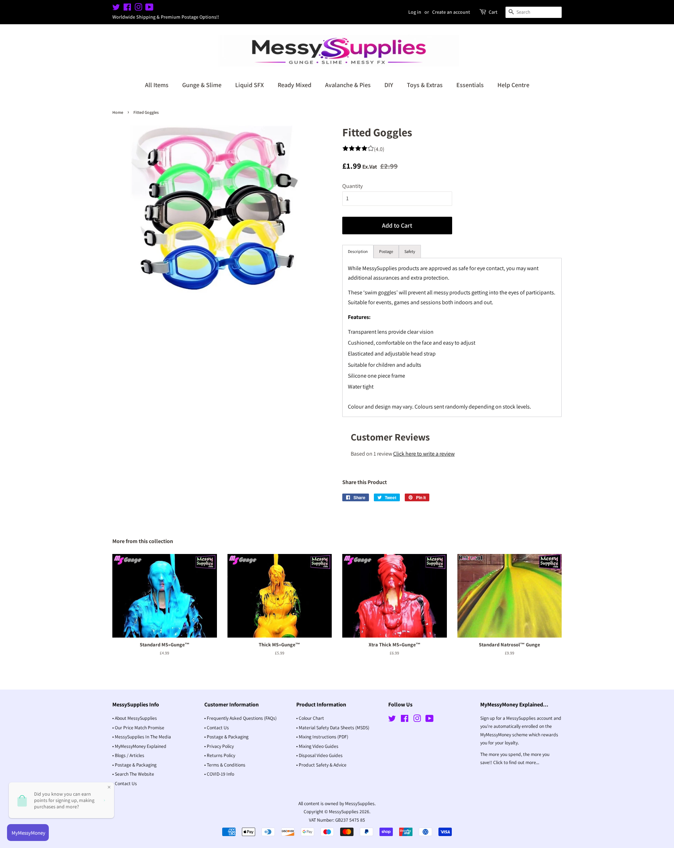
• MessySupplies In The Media (141, 736)
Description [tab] (358, 251)
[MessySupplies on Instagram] (138, 8)
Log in (414, 12)
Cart (493, 12)
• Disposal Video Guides (319, 755)
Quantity (352, 186)
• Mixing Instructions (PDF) (322, 736)
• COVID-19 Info (219, 774)
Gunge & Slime (202, 85)
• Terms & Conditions (224, 765)
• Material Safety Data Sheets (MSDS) (332, 727)
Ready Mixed (294, 85)
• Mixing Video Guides (317, 746)
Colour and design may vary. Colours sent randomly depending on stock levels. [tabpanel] (451, 337)
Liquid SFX (249, 85)
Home (117, 112)
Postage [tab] (386, 251)
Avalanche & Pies (348, 85)
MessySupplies (343, 811)
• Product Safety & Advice (321, 765)
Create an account (451, 12)
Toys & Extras (425, 85)
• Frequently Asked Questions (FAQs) (240, 718)
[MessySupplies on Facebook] (127, 8)
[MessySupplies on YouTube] (149, 8)
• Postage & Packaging (134, 765)
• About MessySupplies (134, 718)
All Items (156, 85)
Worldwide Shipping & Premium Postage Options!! (165, 17)
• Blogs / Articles (128, 755)
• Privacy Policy (219, 746)
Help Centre (513, 85)
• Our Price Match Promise (138, 727)
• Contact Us (124, 783)
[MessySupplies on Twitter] (116, 8)
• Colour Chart (310, 718)
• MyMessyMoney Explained (139, 746)
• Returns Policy (219, 755)
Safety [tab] (409, 251)
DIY (388, 85)
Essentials (470, 85)
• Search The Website (133, 774)
